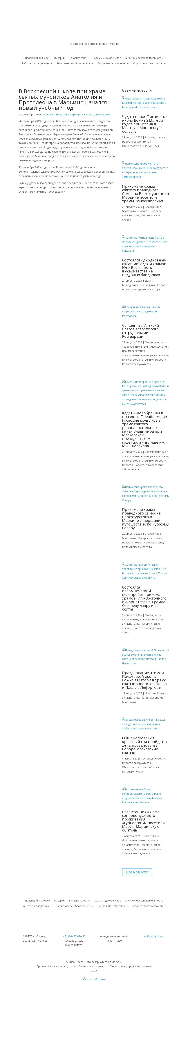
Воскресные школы (150, 538)
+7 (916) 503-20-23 (74, 936)
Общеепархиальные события (140, 146)
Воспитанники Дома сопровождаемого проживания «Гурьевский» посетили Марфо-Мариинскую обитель (143, 821)
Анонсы (149, 137)
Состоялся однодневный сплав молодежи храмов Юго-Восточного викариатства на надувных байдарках (144, 267)
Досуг (148, 280)
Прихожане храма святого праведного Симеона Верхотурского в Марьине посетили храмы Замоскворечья (145, 193)
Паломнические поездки (137, 547)
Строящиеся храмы (98, 114)
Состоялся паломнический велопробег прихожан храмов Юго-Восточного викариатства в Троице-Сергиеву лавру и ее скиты (144, 598)
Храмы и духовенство (107, 58)
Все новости (137, 872)
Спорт (156, 289)
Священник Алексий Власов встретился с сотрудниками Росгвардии (140, 331)
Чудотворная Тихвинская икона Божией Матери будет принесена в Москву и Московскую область (145, 124)
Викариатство (77, 58)
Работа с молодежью (35, 63)
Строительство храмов (148, 63)
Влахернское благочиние (138, 359)
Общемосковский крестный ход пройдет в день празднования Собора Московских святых (144, 745)
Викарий (59, 58)
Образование (130, 469)
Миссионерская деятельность (144, 58)
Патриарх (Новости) (134, 771)
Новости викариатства (70, 114)
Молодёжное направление (139, 285)
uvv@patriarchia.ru (153, 936)
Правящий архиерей (37, 58)
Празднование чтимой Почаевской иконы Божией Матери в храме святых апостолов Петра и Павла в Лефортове (144, 680)
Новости (49, 114)
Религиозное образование (73, 63)
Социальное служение (112, 63)
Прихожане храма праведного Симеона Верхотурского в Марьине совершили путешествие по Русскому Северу (145, 518)
